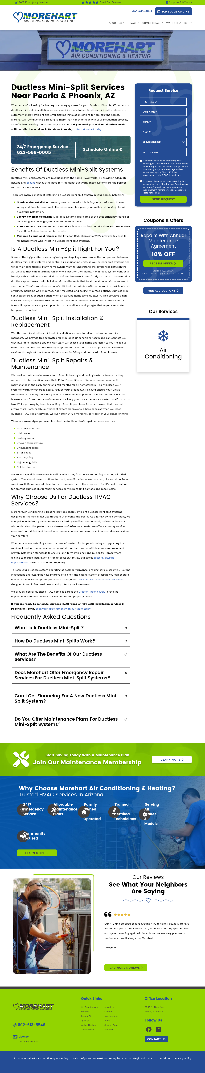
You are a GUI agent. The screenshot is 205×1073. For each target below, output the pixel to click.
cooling (31, 182)
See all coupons (161, 290)
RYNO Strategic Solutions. (137, 1058)
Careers (108, 1011)
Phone (147, 132)
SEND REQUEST (163, 199)
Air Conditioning (89, 1007)
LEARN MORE (170, 759)
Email (147, 122)
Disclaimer (164, 1058)
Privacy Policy (183, 1058)
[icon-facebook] (149, 1029)
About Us (109, 1007)
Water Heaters (88, 1025)
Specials (108, 1029)
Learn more (35, 853)
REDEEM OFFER (161, 263)
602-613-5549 (142, 11)
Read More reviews (123, 967)
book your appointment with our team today (63, 608)
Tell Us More (150, 152)
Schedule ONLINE (175, 11)
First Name (150, 102)
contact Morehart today (87, 129)
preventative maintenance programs (100, 579)
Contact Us (156, 1039)
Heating (85, 1011)
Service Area (111, 1025)
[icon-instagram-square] (159, 1029)
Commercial (87, 1029)
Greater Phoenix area (92, 591)
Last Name (150, 112)
